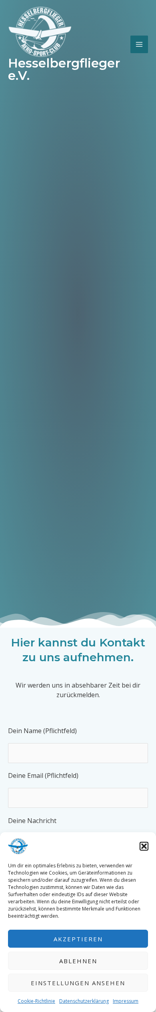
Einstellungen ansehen (78, 983)
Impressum (125, 1001)
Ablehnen (78, 961)
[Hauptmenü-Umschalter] (139, 44)
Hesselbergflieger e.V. (64, 69)
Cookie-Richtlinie (36, 1001)
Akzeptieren (78, 939)
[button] (144, 846)
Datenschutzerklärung (84, 1001)
